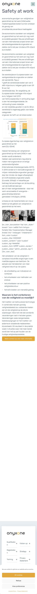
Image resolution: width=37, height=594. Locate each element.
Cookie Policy (12, 591)
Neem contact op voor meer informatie (18, 339)
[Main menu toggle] (33, 4)
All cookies (18, 575)
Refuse (18, 581)
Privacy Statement (22, 591)
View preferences (18, 586)
